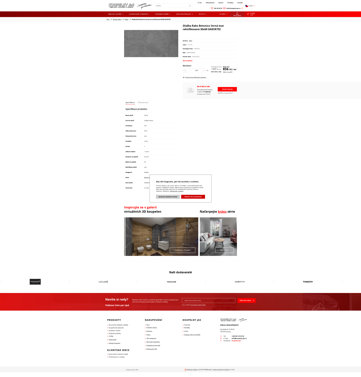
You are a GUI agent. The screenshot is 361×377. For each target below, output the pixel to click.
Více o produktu (187, 60)
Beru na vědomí (194, 305)
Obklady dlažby (117, 19)
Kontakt (240, 2)
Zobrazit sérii (224, 250)
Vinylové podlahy (115, 333)
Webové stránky (192, 369)
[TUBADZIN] (239, 282)
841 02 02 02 (218, 8)
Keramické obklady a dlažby (118, 325)
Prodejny (230, 2)
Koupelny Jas (236, 341)
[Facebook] (242, 8)
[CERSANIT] (35, 282)
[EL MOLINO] (308, 282)
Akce (148, 325)
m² (207, 70)
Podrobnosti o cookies (117, 357)
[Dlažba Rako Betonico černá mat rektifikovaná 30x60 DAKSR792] (151, 44)
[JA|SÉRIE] (171, 282)
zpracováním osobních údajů (198, 305)
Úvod (107, 19)
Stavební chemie (114, 331)
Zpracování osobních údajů (118, 354)
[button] (202, 14)
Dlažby (126, 19)
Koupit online (227, 89)
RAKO (190, 41)
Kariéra (220, 2)
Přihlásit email (245, 300)
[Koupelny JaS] (129, 6)
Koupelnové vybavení (116, 328)
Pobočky (187, 325)
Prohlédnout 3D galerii (182, 250)
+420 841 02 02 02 (238, 336)
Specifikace (130, 102)
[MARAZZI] (103, 282)
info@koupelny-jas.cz (233, 8)
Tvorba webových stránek (220, 369)
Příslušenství (143, 102)
